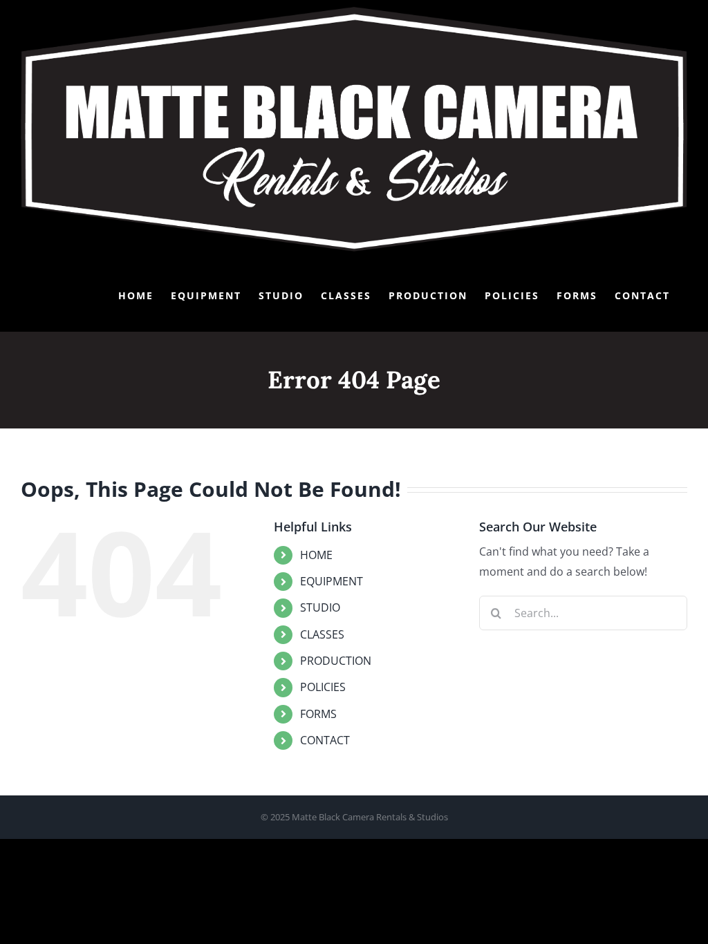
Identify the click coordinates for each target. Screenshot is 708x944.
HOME (316, 555)
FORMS (318, 713)
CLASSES (322, 634)
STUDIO (320, 607)
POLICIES (323, 687)
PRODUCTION (335, 660)
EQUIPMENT (331, 581)
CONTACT (325, 740)
